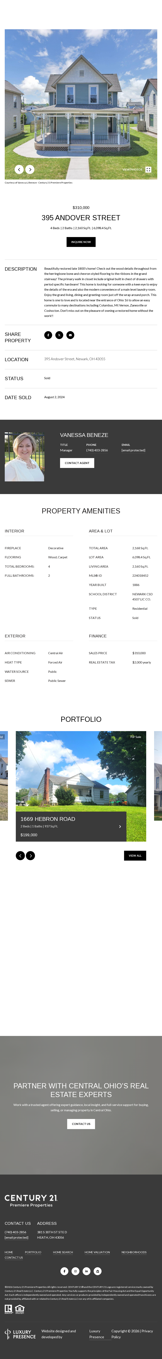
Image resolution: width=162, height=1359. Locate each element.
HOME (9, 1252)
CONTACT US (14, 1257)
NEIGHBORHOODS (134, 1252)
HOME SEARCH (63, 1252)
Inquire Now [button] (81, 242)
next (29, 169)
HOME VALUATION (97, 1252)
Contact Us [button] (81, 1124)
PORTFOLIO (33, 1252)
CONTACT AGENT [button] (77, 463)
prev (19, 169)
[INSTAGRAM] (75, 1271)
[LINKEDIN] (86, 1271)
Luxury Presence (96, 1334)
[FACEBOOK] (64, 1271)
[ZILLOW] (98, 1271)
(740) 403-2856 (97, 450)
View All (135, 855)
